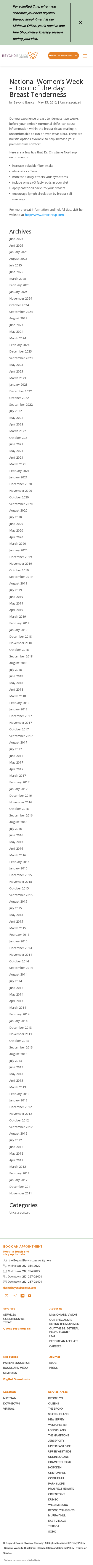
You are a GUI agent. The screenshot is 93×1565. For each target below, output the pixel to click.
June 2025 (16, 272)
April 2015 (16, 921)
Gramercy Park (59, 1462)
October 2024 (19, 305)
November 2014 (20, 955)
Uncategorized (70, 102)
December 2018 (20, 636)
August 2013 (18, 1054)
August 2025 (18, 259)
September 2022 (21, 404)
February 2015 (19, 935)
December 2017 (20, 716)
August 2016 (18, 822)
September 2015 (21, 895)
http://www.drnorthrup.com (44, 215)
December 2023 (20, 351)
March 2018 (17, 696)
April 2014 (16, 1001)
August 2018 (18, 663)
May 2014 (16, 994)
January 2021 (18, 477)
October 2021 (19, 438)
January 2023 (18, 384)
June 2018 (16, 676)
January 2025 (18, 292)
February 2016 (19, 862)
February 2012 (19, 1173)
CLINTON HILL (57, 1472)
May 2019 (16, 603)
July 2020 (15, 517)
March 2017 (17, 775)
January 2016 (18, 868)
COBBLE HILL (56, 1478)
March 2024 (17, 338)
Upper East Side (59, 1446)
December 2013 (20, 1027)
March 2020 (17, 543)
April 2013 (16, 1080)
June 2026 (16, 239)
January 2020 (18, 550)
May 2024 (16, 331)
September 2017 (21, 736)
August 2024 (18, 318)
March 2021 (17, 464)
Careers (55, 1346)
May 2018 (16, 683)
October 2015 (19, 888)
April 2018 (16, 689)
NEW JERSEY (56, 1419)
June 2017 (16, 756)
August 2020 (18, 510)
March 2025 (17, 279)
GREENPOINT (56, 1494)
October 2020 (19, 497)
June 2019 (16, 597)
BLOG (52, 1362)
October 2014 (19, 961)
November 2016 (20, 802)
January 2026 (18, 252)
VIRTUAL (8, 1408)
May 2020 (16, 530)
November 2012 (20, 1114)
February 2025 (19, 285)
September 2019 (21, 577)
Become (63, 1341)
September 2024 (21, 312)
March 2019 (17, 616)
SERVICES (9, 1314)
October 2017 (19, 729)
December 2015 (20, 875)
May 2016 (16, 842)
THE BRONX (55, 1408)
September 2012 (21, 1127)
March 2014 (17, 1007)
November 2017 (20, 723)
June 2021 (16, 444)
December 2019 (20, 557)
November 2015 (20, 882)
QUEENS (53, 1403)
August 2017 (18, 742)
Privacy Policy (77, 1543)
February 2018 (19, 703)
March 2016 (17, 855)
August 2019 (18, 583)
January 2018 (18, 709)
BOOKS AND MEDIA (15, 1367)
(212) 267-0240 (31, 1276)
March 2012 (17, 1166)
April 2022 (16, 424)
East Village (57, 1520)
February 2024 (19, 345)
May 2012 (16, 1153)
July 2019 (15, 590)
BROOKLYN (55, 1398)
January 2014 (18, 1021)
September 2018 (21, 656)
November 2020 (20, 491)
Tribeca (53, 1526)
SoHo (52, 1531)
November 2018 (20, 643)
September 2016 (21, 815)
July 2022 (15, 411)
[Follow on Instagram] (15, 1295)
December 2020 (20, 484)
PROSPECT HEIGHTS (61, 1488)
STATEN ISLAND (58, 1414)
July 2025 (15, 265)
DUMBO (53, 1499)
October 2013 (19, 1041)
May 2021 (16, 451)
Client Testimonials (17, 1328)
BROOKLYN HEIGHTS (61, 1510)
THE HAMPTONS (58, 1435)
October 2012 (19, 1120)
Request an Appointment (61, 55)
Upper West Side (59, 1451)
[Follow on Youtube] (29, 1295)
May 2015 (16, 915)
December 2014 (20, 948)
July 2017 (15, 749)
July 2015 (15, 908)
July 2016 (15, 829)
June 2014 (16, 988)
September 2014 (21, 968)
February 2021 (19, 471)
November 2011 (20, 1193)
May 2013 (16, 1074)
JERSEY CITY (56, 1440)
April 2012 (16, 1160)
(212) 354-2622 (31, 1265)
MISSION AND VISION (63, 1314)
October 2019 (19, 570)
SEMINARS (10, 1373)
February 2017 (19, 782)
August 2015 (18, 901)
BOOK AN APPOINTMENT (22, 1246)
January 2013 (18, 1100)
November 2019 (20, 563)
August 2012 (18, 1133)
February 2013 (19, 1094)
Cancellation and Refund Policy (56, 1548)
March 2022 (17, 431)
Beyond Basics (23, 102)
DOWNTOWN (11, 1403)
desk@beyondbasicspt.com (19, 1287)
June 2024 (16, 325)
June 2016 (16, 835)
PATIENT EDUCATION (16, 1362)
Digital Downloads (16, 1379)
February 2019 (19, 623)
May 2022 (16, 418)
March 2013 (17, 1087)
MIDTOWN (10, 1398)
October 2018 (19, 650)
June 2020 (16, 524)
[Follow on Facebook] (22, 1295)
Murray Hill (57, 1515)
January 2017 (18, 789)
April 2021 (16, 457)
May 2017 (16, 762)
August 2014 (18, 974)
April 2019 (16, 610)
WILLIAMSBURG (58, 1504)
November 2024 (20, 298)
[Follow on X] (6, 1295)
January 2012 (18, 1180)
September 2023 (21, 358)
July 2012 (15, 1140)
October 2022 (19, 398)
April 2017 (16, 769)
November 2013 (20, 1034)
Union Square (58, 1456)
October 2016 (19, 809)
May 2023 (16, 365)
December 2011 (20, 1187)
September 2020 (21, 504)
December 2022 (20, 391)
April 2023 (16, 371)
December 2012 (20, 1107)
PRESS (53, 1367)
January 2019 (18, 630)
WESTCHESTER (57, 1424)
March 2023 (17, 378)
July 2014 (15, 981)
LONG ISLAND (57, 1430)
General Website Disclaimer (20, 1548)
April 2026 (16, 245)
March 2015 (17, 928)
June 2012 (16, 1147)
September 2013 (21, 1047)
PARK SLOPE (56, 1483)
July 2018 (15, 670)
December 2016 (20, 795)
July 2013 (15, 1061)
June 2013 (16, 1067)
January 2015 (18, 941)
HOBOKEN (54, 1467)
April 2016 (16, 848)
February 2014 (19, 1014)
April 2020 (16, 537)
